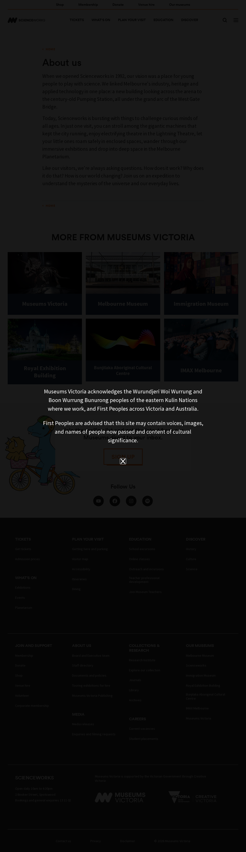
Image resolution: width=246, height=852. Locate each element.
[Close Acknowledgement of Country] (123, 461)
